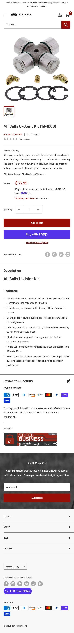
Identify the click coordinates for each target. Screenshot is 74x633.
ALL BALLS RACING (13, 134)
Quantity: (8, 209)
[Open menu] (5, 15)
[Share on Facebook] (47, 254)
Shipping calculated (25, 198)
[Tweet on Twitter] (61, 254)
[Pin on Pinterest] (54, 254)
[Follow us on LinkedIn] (40, 583)
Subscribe (37, 497)
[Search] (65, 25)
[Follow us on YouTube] (26, 583)
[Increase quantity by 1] (38, 209)
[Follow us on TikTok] (33, 583)
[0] (67, 15)
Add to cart (37, 222)
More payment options (37, 242)
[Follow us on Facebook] (6, 583)
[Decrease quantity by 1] (19, 209)
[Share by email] (67, 254)
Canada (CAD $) (12, 567)
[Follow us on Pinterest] (19, 583)
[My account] (60, 15)
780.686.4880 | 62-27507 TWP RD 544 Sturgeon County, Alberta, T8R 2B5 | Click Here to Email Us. (37, 4)
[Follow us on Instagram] (12, 583)
